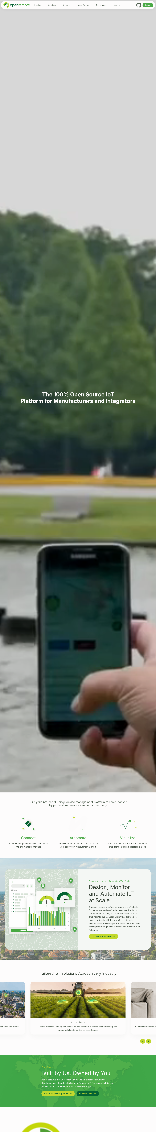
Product (37, 5)
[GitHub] (138, 5)
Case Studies (83, 5)
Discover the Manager (102, 936)
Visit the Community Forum (56, 1093)
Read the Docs (85, 1093)
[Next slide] (148, 1041)
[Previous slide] (142, 1041)
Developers (101, 5)
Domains (66, 5)
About (117, 5)
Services (52, 5)
